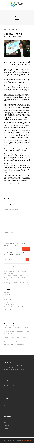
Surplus (9, 106)
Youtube (6, 428)
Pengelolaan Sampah (9, 304)
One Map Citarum (8, 405)
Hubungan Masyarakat (10, 297)
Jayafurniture (7, 336)
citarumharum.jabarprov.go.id (16, 369)
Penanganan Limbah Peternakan (12, 302)
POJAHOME (7, 331)
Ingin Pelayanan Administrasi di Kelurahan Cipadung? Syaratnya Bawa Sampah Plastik (16, 327)
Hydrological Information (10, 402)
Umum (5, 309)
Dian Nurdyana (8, 344)
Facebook (6, 425)
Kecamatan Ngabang (9, 340)
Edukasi (6, 292)
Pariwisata (7, 299)
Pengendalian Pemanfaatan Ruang (13, 307)
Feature (13, 29)
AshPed (6, 325)
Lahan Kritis (7, 404)
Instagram (6, 420)
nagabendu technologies (28, 440)
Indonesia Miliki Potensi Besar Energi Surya (14, 269)
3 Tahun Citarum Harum (10, 384)
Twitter (5, 423)
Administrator (19, 29)
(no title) (6, 279)
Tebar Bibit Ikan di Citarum (10, 385)
